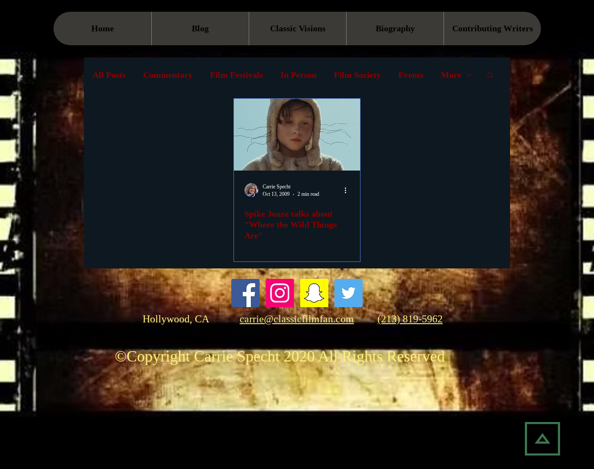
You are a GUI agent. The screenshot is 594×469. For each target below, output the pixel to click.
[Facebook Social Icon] (245, 293)
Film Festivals (236, 75)
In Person (298, 75)
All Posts (109, 75)
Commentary (168, 75)
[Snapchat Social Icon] (314, 293)
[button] (490, 75)
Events (411, 75)
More (451, 75)
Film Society (357, 75)
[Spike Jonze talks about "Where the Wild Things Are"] (297, 135)
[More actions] (348, 190)
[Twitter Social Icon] (348, 293)
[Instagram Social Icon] (280, 293)
